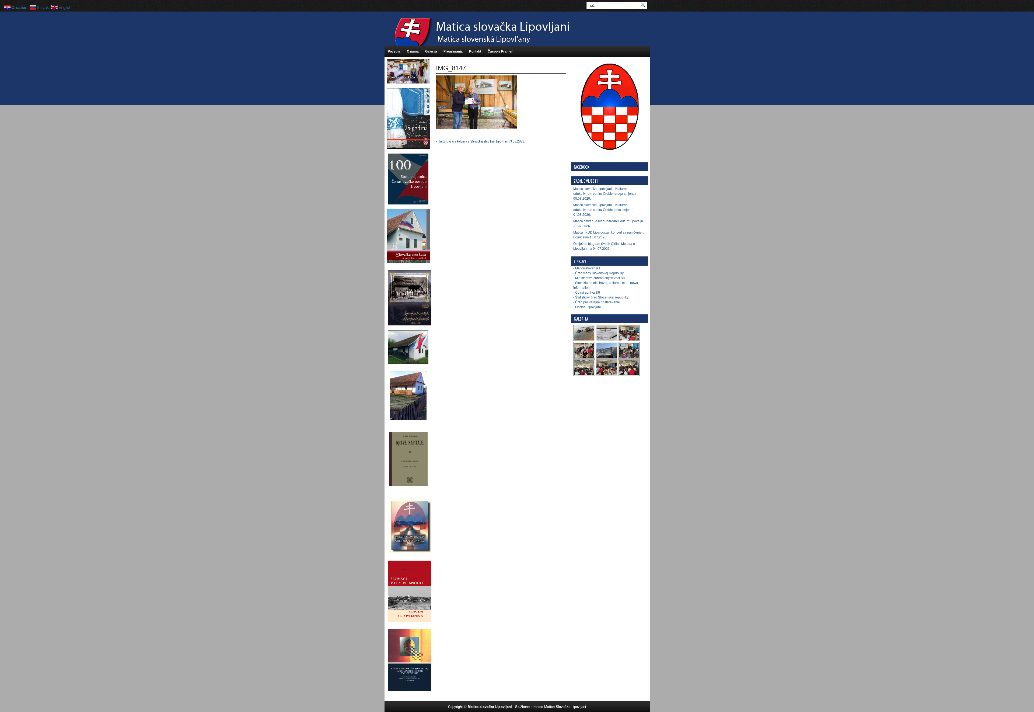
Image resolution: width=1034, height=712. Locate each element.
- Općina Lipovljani (587, 306)
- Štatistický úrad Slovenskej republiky (600, 297)
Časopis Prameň (500, 51)
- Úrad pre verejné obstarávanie (596, 302)
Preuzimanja (453, 51)
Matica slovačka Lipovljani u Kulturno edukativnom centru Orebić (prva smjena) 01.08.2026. (603, 209)
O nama (413, 51)
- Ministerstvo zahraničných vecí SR (599, 277)
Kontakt (475, 51)
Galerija (431, 51)
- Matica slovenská (586, 268)
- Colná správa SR (586, 292)
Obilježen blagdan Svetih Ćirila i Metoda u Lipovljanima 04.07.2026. (604, 246)
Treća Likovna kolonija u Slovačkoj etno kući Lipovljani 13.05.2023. (481, 141)
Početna (394, 51)
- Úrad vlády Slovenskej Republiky (598, 272)
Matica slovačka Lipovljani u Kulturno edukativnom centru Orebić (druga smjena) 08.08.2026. (604, 193)
